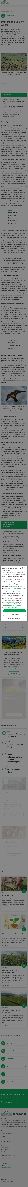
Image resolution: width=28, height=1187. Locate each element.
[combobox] (23, 568)
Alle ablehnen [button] (14, 614)
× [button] (24, 567)
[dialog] (14, 593)
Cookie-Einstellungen (15, 605)
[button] (14, 618)
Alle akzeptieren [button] (14, 611)
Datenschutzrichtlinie (13, 607)
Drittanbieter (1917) (14, 588)
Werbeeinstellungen (9, 602)
